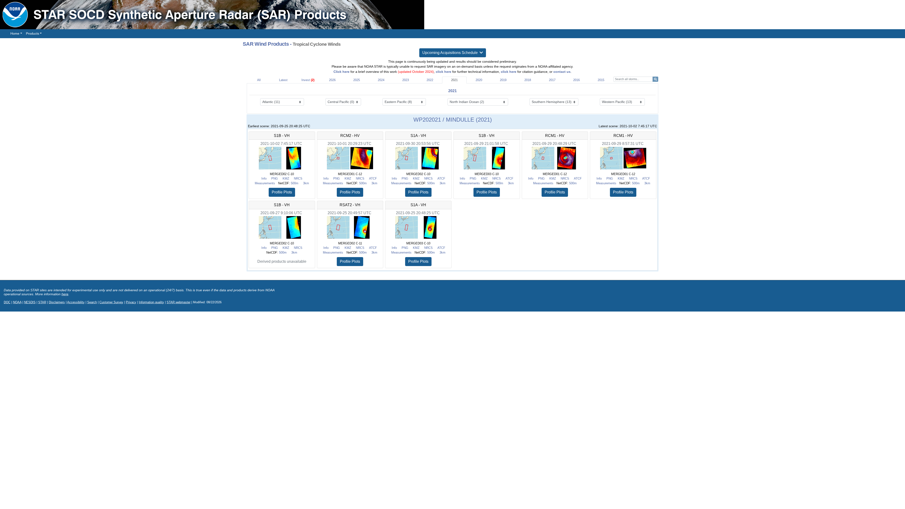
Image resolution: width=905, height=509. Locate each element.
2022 (430, 80)
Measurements (265, 183)
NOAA (17, 302)
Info (264, 178)
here (65, 294)
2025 (356, 80)
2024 (381, 80)
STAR (42, 302)
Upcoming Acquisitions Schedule (451, 53)
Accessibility (76, 302)
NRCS (298, 178)
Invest (307, 80)
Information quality (151, 302)
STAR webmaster (178, 302)
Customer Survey (111, 302)
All (259, 80)
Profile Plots (282, 192)
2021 (454, 80)
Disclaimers (57, 302)
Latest (283, 80)
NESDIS (30, 302)
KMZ (286, 178)
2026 (332, 80)
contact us (562, 72)
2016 (576, 80)
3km (306, 183)
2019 (503, 80)
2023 (405, 80)
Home (14, 33)
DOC (7, 302)
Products (32, 33)
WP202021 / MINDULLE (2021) (452, 119)
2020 (479, 80)
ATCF (373, 178)
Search (92, 302)
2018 (527, 80)
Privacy (131, 302)
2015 (601, 80)
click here (443, 72)
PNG (274, 178)
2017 (552, 80)
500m (294, 183)
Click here (341, 72)
